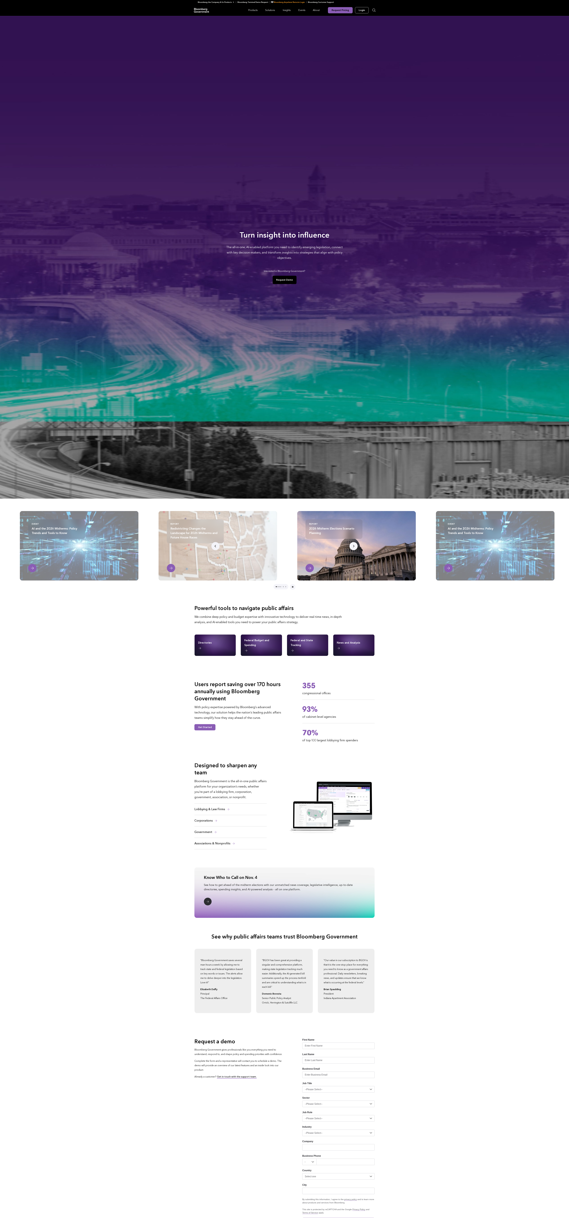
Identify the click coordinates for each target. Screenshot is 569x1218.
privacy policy (350, 1199)
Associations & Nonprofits (212, 843)
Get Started (205, 727)
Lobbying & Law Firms (210, 809)
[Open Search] (374, 10)
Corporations (204, 821)
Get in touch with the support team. (237, 1076)
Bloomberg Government (201, 10)
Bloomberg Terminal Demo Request (253, 2)
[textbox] (346, 1162)
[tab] (278, 586)
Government (203, 832)
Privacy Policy (358, 1209)
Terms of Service (310, 1212)
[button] (217, 2)
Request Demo (284, 279)
